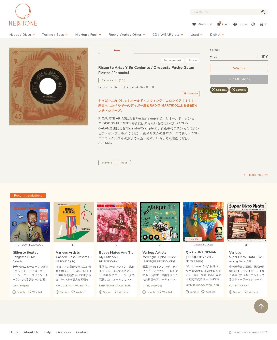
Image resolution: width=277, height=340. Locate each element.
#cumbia (107, 162)
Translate (192, 93)
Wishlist (240, 68)
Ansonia (17, 261)
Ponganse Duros (24, 257)
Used (195, 34)
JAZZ (120, 285)
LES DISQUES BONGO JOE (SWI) (161, 261)
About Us (31, 332)
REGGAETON (204, 285)
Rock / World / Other (125, 34)
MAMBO (111, 285)
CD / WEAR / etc (165, 34)
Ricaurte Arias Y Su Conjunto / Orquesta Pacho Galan (146, 67)
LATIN (90, 285)
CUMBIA (233, 285)
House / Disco (20, 34)
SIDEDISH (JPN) (194, 261)
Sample (21, 292)
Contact (82, 332)
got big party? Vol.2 (200, 257)
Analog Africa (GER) (240, 261)
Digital (215, 34)
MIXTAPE (190, 285)
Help (47, 332)
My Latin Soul (108, 257)
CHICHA (244, 285)
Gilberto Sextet (25, 252)
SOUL (128, 285)
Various (235, 252)
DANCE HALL (221, 285)
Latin (15, 285)
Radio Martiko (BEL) (113, 80)
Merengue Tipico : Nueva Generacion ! (169, 257)
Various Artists (68, 252)
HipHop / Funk (86, 34)
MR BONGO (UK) (65, 261)
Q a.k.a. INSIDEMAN (201, 252)
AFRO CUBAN (63, 285)
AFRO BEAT (79, 285)
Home (14, 332)
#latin (124, 162)
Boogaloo (24, 285)
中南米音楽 (156, 285)
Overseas (63, 332)
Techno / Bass (53, 34)
